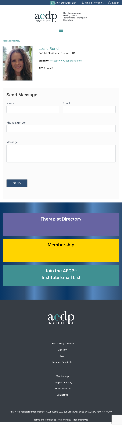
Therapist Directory (62, 383)
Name (10, 103)
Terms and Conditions (45, 420)
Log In (115, 3)
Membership (62, 376)
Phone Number (16, 122)
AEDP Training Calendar (62, 344)
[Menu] (61, 30)
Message (12, 142)
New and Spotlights (62, 362)
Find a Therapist (94, 3)
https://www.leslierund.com (66, 61)
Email (66, 103)
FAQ (62, 356)
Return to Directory (11, 41)
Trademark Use (80, 420)
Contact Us (62, 395)
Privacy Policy (64, 420)
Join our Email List (65, 3)
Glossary (62, 350)
